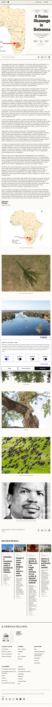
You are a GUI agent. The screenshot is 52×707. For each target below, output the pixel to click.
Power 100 (4, 680)
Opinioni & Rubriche (39, 651)
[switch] (20, 359)
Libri (35, 649)
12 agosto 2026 (19, 598)
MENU (4, 2)
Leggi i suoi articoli (6, 205)
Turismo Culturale (6, 656)
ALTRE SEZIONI (37, 646)
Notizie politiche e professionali (32, 555)
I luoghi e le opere (37, 10)
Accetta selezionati (26, 368)
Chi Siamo (20, 666)
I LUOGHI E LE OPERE (7, 646)
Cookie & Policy (22, 681)
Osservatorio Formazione (8, 683)
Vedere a (36, 660)
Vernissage (37, 663)
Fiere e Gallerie (22, 649)
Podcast (4, 678)
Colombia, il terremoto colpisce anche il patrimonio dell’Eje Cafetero (7, 564)
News (4, 554)
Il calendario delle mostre (9, 669)
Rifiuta (9, 368)
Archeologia (18, 555)
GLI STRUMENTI (5, 666)
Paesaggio (8, 554)
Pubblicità (20, 676)
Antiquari (20, 651)
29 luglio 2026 (31, 615)
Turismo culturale (45, 10)
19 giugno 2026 (44, 596)
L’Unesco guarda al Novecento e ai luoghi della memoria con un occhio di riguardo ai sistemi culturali (33, 571)
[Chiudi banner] (49, 337)
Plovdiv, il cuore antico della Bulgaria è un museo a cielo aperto (20, 567)
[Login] (8, 2)
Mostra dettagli (44, 364)
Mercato (20, 659)
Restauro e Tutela (6, 651)
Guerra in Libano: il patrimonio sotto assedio (45, 563)
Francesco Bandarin (5, 583)
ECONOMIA (20, 646)
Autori (3, 675)
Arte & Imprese (22, 656)
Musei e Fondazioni (7, 654)
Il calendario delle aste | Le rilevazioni (9, 672)
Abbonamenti (38, 2)
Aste (19, 654)
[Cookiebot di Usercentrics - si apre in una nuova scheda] (41, 338)
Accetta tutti (42, 368)
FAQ (19, 683)
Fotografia (37, 658)
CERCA (46, 2)
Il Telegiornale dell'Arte (24, 671)
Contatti (20, 678)
